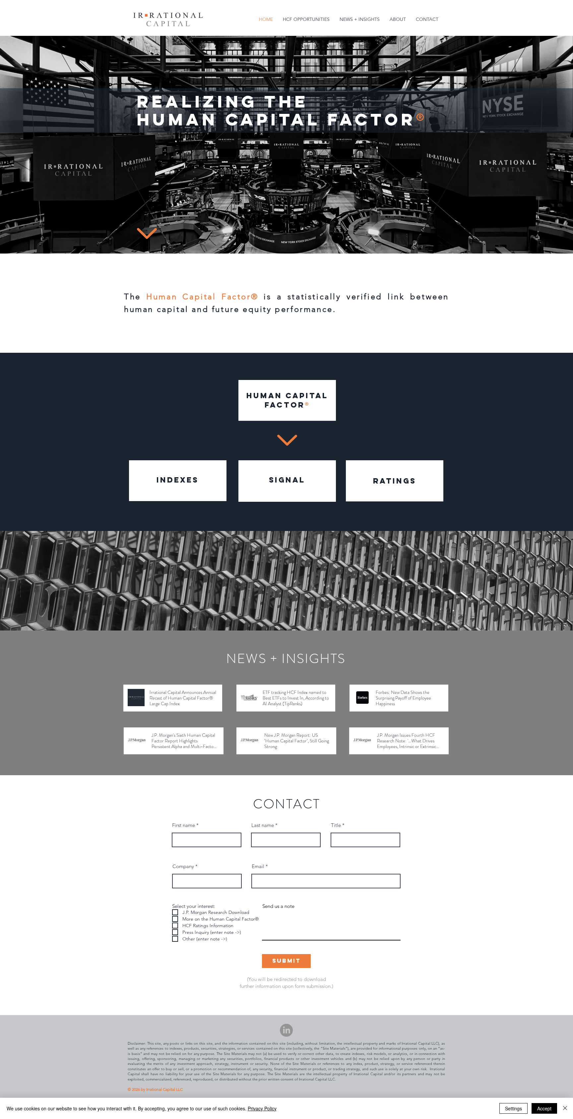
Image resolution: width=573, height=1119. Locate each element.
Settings (513, 1108)
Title (336, 825)
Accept (544, 1108)
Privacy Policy (262, 1108)
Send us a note (278, 906)
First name (183, 825)
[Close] (565, 1108)
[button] (306, 19)
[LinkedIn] (286, 1030)
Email (258, 866)
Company (183, 866)
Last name (262, 825)
